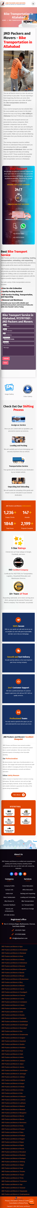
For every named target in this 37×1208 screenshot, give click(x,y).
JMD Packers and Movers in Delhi (12, 1012)
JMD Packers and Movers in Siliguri (12, 1165)
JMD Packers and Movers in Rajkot (12, 1145)
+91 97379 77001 (18, 233)
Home (4, 20)
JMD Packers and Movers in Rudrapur (13, 1158)
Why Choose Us (9, 901)
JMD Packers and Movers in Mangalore (13, 1113)
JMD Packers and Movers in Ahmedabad (14, 950)
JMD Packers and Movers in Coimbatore (14, 1002)
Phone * (5, 329)
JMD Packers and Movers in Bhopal (12, 976)
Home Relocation (27, 886)
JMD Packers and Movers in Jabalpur (13, 1060)
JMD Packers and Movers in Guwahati (13, 1041)
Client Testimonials (9, 897)
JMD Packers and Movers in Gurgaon (13, 1038)
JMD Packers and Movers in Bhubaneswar (14, 979)
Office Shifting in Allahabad (9, 822)
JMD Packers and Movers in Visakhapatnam (15, 1194)
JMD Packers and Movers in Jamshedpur (14, 1070)
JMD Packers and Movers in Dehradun (13, 1008)
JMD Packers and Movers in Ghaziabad (14, 1028)
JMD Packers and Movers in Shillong (13, 1161)
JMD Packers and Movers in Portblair (13, 1135)
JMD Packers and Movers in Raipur (12, 1142)
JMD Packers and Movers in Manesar (13, 1109)
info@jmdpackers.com (19, 938)
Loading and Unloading (27, 897)
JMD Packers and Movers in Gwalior (13, 1044)
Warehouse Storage (28, 909)
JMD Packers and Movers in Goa (11, 1031)
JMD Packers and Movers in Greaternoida (14, 1034)
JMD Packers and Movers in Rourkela (13, 1155)
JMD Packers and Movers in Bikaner (13, 985)
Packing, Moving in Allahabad (9, 831)
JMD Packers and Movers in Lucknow (13, 1100)
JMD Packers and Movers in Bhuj (12, 982)
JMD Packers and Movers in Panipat (13, 1129)
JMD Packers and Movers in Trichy (12, 1178)
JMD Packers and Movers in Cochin (12, 998)
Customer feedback (9, 905)
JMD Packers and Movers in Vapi (11, 1184)
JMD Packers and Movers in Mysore (12, 1119)
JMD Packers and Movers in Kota (12, 1093)
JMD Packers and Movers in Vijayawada (14, 1191)
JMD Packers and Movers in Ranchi (12, 1148)
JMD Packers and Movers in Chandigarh (14, 992)
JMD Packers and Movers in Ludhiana (13, 1103)
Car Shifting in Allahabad (9, 814)
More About (17, 795)
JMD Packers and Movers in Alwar (12, 956)
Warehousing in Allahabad (26, 822)
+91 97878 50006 (18, 237)
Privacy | (8, 1200)
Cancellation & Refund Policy (18, 1203)
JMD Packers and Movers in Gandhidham (14, 1021)
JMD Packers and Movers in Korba (12, 1090)
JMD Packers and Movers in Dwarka (13, 1015)
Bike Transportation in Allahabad (20, 20)
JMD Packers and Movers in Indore (12, 1057)
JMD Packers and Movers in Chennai (13, 995)
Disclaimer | (15, 1200)
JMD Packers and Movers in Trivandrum (14, 1181)
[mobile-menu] (32, 4)
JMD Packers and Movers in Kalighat (13, 1080)
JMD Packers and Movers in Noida (12, 1126)
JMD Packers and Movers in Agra (12, 946)
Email (4, 333)
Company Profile (9, 886)
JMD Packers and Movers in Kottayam (13, 1096)
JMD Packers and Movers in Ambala (12, 959)
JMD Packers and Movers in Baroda (12, 972)
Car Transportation (28, 905)
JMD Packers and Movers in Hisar (12, 1051)
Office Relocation (27, 890)
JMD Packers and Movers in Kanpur (12, 1083)
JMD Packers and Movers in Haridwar (13, 1047)
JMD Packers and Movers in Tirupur (12, 1174)
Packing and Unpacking (27, 893)
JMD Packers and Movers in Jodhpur (13, 1077)
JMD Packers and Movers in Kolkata (12, 1086)
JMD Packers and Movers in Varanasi (13, 1188)
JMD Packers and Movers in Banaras (13, 966)
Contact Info (9, 890)
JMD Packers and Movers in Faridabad (13, 1018)
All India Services (9, 915)
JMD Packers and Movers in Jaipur (12, 1064)
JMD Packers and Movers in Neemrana (13, 1122)
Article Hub (9, 893)
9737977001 (15, 807)
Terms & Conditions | (25, 1200)
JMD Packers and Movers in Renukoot (13, 1152)
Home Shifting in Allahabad (26, 814)
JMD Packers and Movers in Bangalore (13, 969)
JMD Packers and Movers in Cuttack (12, 1005)
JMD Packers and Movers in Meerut (12, 1116)
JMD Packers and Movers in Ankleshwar (14, 963)
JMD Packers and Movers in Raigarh (13, 1139)
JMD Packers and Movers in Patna (12, 1132)
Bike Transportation (28, 901)
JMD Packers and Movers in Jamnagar (13, 1073)
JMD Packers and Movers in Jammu (12, 1067)
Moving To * (6, 341)
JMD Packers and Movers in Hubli (12, 1054)
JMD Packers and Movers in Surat (12, 1168)
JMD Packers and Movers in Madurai (13, 1106)
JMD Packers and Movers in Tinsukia (13, 1171)
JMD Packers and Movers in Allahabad (13, 953)
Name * (5, 324)
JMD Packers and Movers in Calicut (12, 989)
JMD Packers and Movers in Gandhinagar (14, 1025)
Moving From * (6, 337)
